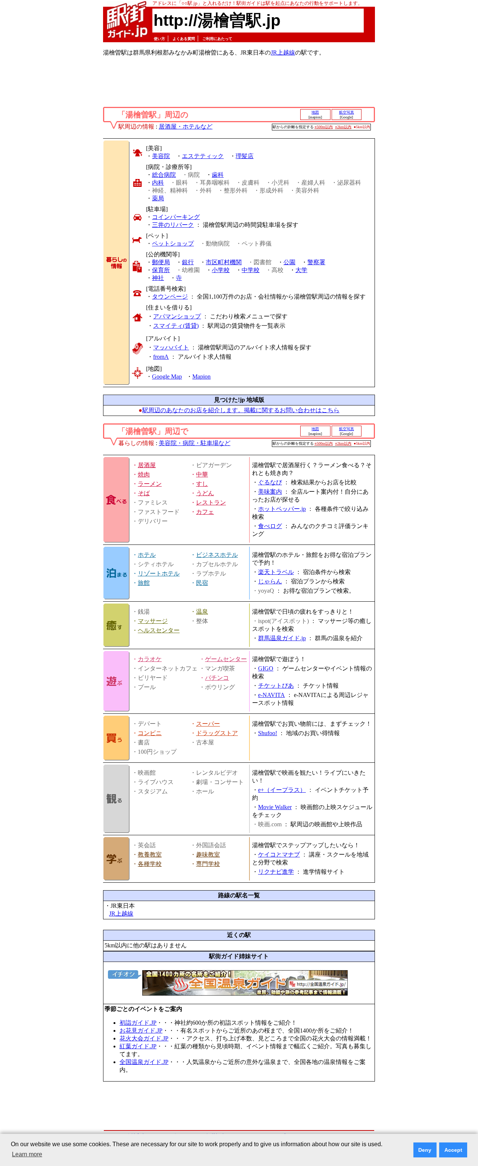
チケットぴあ (276, 685)
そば (144, 493)
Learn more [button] (27, 1154)
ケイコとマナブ (279, 854)
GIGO (265, 668)
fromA (161, 357)
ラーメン (150, 484)
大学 (301, 270)
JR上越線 (283, 52)
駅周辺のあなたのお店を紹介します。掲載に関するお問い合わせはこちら (240, 410)
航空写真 (346, 112)
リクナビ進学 (276, 872)
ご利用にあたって (217, 39)
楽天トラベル (276, 572)
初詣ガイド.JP (138, 1023)
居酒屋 (147, 465)
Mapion (201, 376)
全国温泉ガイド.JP (144, 1062)
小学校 (221, 270)
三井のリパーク (173, 225)
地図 (315, 112)
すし (202, 484)
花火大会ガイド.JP (144, 1038)
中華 (202, 474)
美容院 (161, 156)
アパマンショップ (177, 316)
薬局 (158, 198)
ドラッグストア (217, 733)
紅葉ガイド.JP (138, 1046)
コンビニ (150, 733)
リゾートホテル (159, 573)
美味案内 (270, 491)
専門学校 (208, 864)
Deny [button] (424, 1150)
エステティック (203, 156)
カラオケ (150, 659)
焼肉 (144, 474)
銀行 (188, 262)
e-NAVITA (271, 695)
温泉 (202, 611)
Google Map (167, 376)
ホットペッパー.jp (282, 509)
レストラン (211, 502)
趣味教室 (208, 854)
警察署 (316, 262)
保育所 (161, 270)
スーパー (208, 724)
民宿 (202, 583)
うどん (205, 493)
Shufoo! (267, 733)
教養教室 (150, 854)
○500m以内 (323, 127)
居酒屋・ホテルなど (185, 126)
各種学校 (150, 864)
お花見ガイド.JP (141, 1030)
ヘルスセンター (159, 630)
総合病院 (164, 175)
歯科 (218, 175)
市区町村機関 (224, 262)
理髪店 (245, 156)
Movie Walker (275, 807)
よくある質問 (184, 39)
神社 (158, 278)
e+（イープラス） (282, 790)
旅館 (144, 583)
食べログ (270, 526)
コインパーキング (176, 217)
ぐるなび (270, 482)
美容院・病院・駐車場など (194, 443)
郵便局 (161, 262)
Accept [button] (453, 1150)
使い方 (159, 39)
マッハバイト (171, 347)
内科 (158, 182)
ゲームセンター (226, 659)
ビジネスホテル (217, 555)
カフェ (205, 512)
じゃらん (270, 581)
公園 (289, 262)
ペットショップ (173, 243)
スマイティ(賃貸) (176, 326)
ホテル (147, 555)
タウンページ (170, 296)
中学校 (251, 270)
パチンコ (217, 678)
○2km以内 (343, 127)
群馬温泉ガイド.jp (282, 638)
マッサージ (153, 621)
